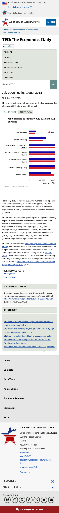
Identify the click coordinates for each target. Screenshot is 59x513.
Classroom (9, 408)
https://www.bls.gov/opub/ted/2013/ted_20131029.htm (28, 299)
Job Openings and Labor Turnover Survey (29, 245)
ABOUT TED (8, 72)
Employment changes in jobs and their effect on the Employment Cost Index (27, 341)
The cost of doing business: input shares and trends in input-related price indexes (28, 323)
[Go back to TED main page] (29, 40)
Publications (32, 29)
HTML (48, 252)
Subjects (8, 369)
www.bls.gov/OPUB (29, 467)
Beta (6, 417)
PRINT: (5, 46)
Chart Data (26, 112)
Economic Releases (14, 398)
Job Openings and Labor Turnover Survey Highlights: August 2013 (28, 263)
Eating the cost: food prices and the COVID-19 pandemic (29, 346)
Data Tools (9, 379)
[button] (52, 481)
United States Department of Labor (20, 13)
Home (7, 360)
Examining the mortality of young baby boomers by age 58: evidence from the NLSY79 (29, 330)
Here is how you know (18, 7)
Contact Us (25, 472)
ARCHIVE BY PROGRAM (13, 67)
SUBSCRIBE (8, 78)
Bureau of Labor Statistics (14, 29)
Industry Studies (10, 277)
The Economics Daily (11, 32)
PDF (5, 255)
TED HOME (8, 52)
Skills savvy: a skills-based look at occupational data (27, 336)
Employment (9, 273)
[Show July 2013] (53, 134)
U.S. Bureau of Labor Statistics (25, 22)
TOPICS (6, 57)
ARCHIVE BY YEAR (11, 62)
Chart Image (10, 112)
